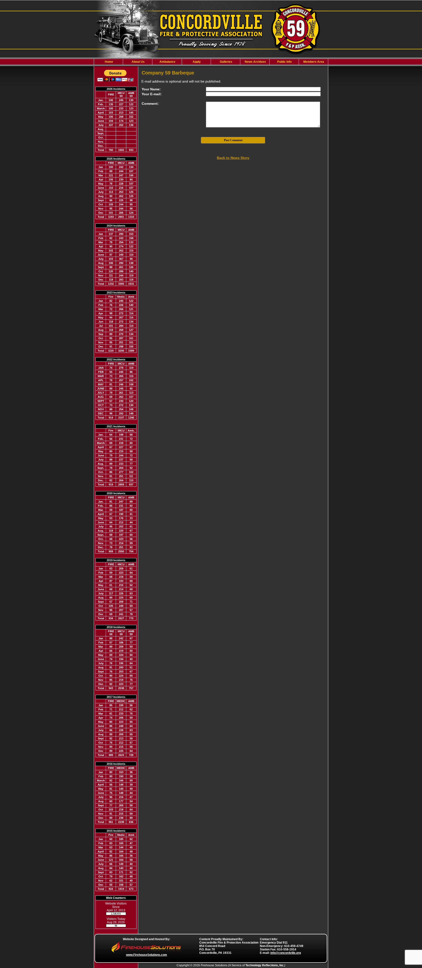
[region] (211, 62)
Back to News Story (233, 158)
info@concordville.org (285, 953)
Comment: (150, 103)
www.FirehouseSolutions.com (146, 955)
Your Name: (151, 89)
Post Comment (233, 140)
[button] (137, 61)
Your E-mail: (152, 94)
